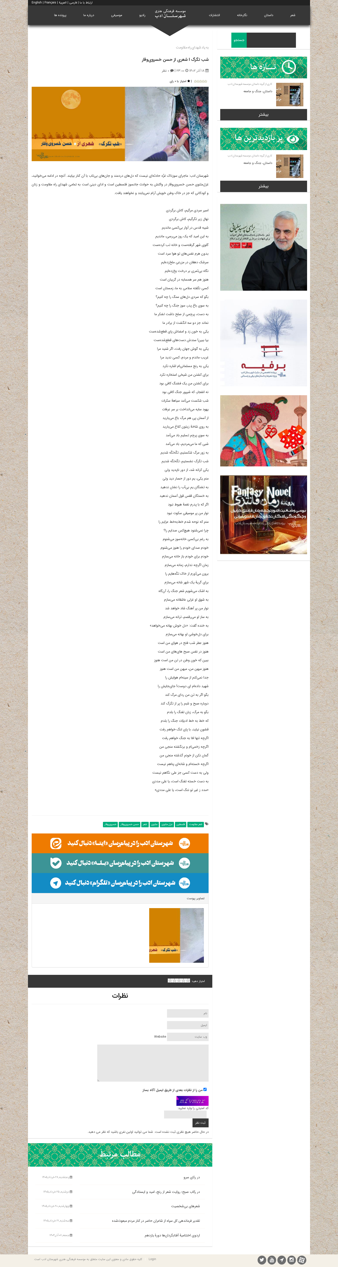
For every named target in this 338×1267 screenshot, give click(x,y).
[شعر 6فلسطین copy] (176, 935)
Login (152, 1259)
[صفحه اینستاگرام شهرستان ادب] (291, 1260)
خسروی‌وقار (110, 824)
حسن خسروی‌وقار (130, 824)
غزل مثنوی (167, 824)
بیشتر (263, 114)
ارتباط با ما (86, 2)
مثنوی (154, 824)
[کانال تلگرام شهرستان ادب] (281, 1260)
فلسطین (180, 824)
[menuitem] (293, 15)
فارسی (73, 2)
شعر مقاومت (195, 824)
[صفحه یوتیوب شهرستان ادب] (271, 1260)
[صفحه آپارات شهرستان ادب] (301, 1260)
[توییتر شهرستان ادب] (262, 1260)
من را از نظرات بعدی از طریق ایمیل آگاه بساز (173, 1090)
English (37, 2)
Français (50, 2)
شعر (145, 824)
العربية (63, 2)
